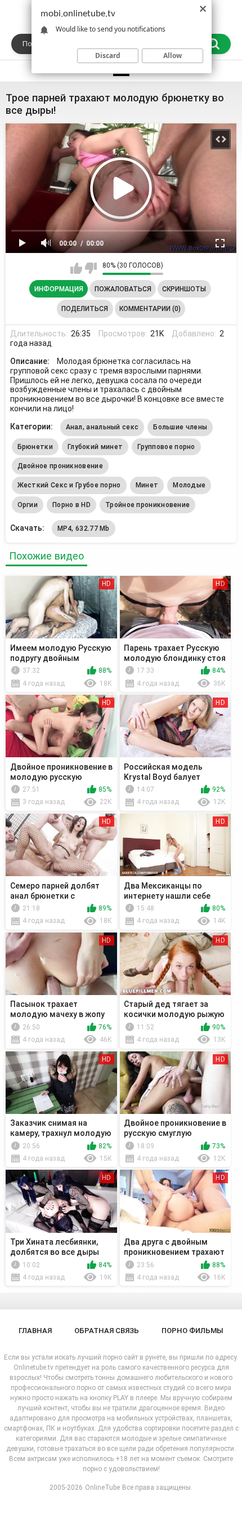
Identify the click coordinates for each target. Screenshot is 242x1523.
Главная (35, 1330)
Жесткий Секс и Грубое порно (69, 485)
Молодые (189, 485)
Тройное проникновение (147, 505)
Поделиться (84, 309)
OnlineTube (102, 1487)
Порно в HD (71, 505)
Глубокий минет (95, 447)
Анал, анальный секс (102, 427)
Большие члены (180, 427)
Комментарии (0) (150, 309)
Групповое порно (166, 447)
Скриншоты (184, 289)
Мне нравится (76, 268)
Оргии (27, 505)
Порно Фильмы (192, 1330)
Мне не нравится (91, 268)
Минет (147, 485)
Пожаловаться (123, 289)
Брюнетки (35, 447)
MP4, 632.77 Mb (83, 528)
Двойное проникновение (60, 466)
